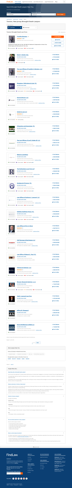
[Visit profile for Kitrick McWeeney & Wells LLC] (11, 327)
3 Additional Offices (38, 160)
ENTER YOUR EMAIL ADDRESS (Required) (13, 471)
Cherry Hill (14, 358)
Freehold (9, 358)
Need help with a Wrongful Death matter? (17, 372)
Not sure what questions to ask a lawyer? (16, 419)
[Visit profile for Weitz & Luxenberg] (11, 157)
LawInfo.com (57, 469)
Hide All (12, 364)
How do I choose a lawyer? (13, 396)
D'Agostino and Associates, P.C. (26, 126)
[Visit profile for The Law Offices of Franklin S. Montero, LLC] (11, 72)
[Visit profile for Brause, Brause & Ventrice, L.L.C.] (11, 284)
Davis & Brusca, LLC (22, 97)
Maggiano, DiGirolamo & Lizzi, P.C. (27, 83)
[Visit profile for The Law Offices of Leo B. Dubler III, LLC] (11, 143)
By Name (29, 472)
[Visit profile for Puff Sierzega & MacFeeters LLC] (11, 243)
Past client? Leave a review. (21, 56)
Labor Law (30, 354)
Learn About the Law (43, 463)
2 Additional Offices (37, 60)
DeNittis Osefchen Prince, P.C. (25, 211)
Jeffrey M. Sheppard (23, 310)
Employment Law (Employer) (22, 354)
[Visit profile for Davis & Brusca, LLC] (11, 100)
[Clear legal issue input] (30, 14)
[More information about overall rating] (23, 38)
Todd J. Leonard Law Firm (24, 296)
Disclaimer (16, 484)
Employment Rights (12, 354)
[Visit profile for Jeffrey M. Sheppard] (11, 313)
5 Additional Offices (41, 103)
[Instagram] (21, 479)
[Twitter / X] (19, 479)
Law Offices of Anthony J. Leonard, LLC (28, 197)
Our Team (29, 457)
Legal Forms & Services (44, 457)
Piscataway (19, 358)
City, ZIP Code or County (36, 12)
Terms (8, 484)
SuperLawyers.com (58, 461)
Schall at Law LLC (22, 112)
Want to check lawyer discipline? (15, 433)
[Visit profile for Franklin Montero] (11, 39)
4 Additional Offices (32, 131)
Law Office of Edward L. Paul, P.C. (26, 254)
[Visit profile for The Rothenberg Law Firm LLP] (11, 171)
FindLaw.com (57, 457)
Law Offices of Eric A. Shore (25, 226)
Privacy (11, 484)
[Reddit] (24, 479)
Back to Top (36, 446)
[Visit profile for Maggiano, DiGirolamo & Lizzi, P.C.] (11, 86)
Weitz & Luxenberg (22, 154)
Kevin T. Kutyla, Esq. (23, 55)
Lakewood (27, 358)
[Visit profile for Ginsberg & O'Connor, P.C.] (11, 186)
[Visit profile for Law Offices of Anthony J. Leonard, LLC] (11, 200)
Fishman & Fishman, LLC (24, 267)
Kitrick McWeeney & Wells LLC (25, 324)
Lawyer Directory (9, 19)
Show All (8, 364)
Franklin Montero (22, 36)
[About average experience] (24, 62)
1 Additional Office (38, 145)
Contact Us (29, 460)
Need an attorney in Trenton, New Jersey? (16, 384)
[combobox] (19, 14)
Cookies (20, 484)
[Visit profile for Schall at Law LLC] (11, 114)
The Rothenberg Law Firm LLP (25, 169)
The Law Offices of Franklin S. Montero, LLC (29, 69)
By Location (29, 466)
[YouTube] (16, 479)
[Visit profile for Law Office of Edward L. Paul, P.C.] (11, 257)
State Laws (42, 465)
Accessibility (30, 459)
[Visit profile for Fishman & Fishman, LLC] (11, 270)
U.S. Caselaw (42, 466)
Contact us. (16, 463)
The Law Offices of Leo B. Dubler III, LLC (28, 140)
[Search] (64, 2)
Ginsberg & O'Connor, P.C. (24, 183)
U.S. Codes (42, 468)
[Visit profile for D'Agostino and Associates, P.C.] (11, 129)
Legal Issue (9, 12)
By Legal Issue (30, 468)
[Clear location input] (55, 14)
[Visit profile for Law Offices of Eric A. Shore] (11, 228)
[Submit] (22, 473)
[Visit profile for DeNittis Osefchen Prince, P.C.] (11, 214)
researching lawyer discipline (23, 436)
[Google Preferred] (27, 479)
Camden (23, 358)
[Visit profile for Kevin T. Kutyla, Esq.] (11, 57)
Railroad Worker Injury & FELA (39, 354)
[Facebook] (13, 479)
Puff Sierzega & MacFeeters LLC (26, 240)
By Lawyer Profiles (31, 470)
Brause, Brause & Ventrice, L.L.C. (26, 282)
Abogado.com (57, 465)
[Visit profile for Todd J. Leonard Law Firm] (11, 299)
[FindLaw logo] (10, 2)
